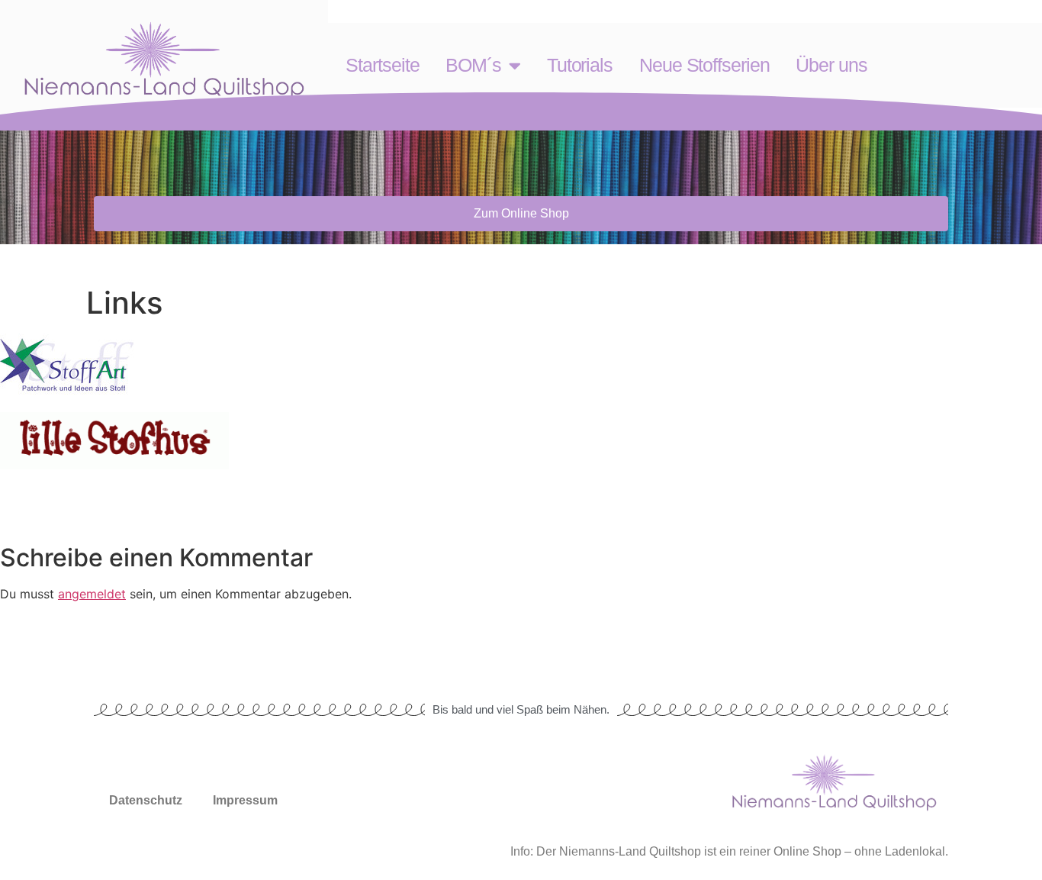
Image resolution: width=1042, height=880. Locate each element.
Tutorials (580, 65)
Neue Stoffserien (704, 65)
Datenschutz (145, 800)
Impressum (245, 800)
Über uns (831, 65)
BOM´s (473, 65)
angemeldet (92, 593)
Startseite (382, 65)
